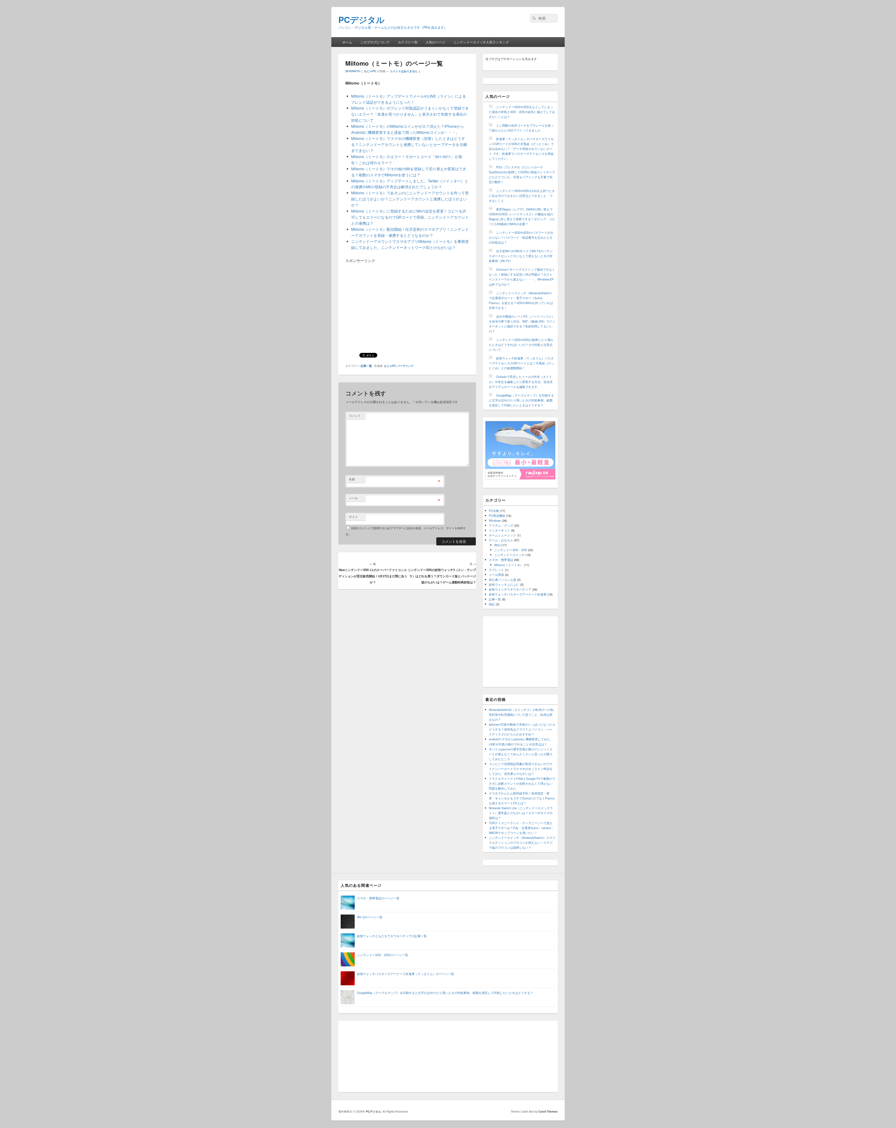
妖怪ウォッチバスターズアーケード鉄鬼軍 (517, 594)
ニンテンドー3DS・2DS (510, 550)
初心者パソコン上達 (502, 579)
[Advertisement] (384, 296)
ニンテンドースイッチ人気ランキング (481, 42)
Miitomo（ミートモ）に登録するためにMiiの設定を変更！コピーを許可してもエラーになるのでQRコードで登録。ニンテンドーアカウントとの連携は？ (410, 217)
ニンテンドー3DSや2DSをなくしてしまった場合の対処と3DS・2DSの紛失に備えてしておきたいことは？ (522, 112)
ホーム (347, 42)
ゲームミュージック (502, 535)
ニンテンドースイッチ (509, 555)
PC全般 (494, 510)
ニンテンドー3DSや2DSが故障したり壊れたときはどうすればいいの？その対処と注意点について (521, 344)
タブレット (496, 570)
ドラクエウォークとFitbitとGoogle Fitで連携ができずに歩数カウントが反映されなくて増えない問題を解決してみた (522, 783)
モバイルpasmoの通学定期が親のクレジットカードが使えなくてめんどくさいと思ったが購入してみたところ (521, 754)
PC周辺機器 (497, 515)
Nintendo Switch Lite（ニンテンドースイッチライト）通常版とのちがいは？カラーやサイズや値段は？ (521, 813)
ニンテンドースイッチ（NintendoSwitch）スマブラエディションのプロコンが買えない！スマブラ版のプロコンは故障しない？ (522, 842)
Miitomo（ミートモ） (508, 565)
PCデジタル (361, 19)
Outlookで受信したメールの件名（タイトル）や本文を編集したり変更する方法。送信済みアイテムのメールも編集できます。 (521, 381)
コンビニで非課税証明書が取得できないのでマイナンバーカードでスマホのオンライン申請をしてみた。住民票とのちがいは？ (521, 769)
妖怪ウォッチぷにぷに (504, 584)
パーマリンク (405, 366)
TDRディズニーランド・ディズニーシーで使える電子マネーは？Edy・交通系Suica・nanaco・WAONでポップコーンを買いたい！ (521, 828)
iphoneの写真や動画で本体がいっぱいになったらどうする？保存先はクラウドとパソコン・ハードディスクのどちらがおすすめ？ (522, 729)
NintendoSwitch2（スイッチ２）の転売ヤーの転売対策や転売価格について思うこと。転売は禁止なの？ (521, 714)
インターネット (499, 530)
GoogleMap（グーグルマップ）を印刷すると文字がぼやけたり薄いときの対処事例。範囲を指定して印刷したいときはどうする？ (521, 400)
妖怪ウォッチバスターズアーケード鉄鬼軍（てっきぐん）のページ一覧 (405, 974)
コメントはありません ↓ (405, 71)
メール (353, 498)
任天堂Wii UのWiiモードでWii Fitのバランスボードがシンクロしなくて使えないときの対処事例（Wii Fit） (521, 256)
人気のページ (435, 42)
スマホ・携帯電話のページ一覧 (378, 898)
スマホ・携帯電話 (501, 559)
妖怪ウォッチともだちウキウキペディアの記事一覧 (392, 936)
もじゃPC (370, 71)
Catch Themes (548, 1111)
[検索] (533, 18)
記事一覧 (366, 366)
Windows (495, 520)
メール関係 (496, 574)
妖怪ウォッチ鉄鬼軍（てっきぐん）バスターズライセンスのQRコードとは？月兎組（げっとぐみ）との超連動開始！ (521, 363)
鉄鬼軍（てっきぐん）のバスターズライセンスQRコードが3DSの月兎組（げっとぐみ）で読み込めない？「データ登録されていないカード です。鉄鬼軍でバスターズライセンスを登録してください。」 (521, 149)
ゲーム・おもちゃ (501, 540)
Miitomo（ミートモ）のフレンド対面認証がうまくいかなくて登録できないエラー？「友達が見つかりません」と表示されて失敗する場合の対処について (410, 114)
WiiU (497, 545)
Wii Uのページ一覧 (369, 917)
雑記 (492, 604)
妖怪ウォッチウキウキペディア (510, 589)
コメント (355, 415)
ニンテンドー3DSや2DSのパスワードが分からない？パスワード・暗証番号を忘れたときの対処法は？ (521, 237)
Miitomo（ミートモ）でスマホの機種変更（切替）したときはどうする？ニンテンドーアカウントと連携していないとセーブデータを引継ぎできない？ (409, 144)
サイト (353, 516)
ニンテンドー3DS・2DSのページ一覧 (382, 955)
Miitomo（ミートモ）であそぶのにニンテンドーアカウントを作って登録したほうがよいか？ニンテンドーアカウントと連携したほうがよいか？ (410, 199)
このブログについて (375, 42)
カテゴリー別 (407, 42)
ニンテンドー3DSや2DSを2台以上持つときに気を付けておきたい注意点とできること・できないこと (522, 195)
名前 (352, 479)
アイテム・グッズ (501, 525)
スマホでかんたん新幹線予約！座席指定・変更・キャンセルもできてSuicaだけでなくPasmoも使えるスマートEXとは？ (522, 798)
